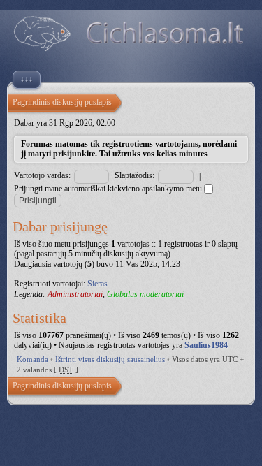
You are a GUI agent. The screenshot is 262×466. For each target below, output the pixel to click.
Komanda (32, 359)
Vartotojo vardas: (42, 175)
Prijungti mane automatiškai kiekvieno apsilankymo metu (109, 189)
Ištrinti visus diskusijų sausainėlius (110, 359)
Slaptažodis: (134, 175)
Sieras (97, 284)
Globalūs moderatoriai (145, 294)
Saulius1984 (206, 345)
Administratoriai (75, 294)
